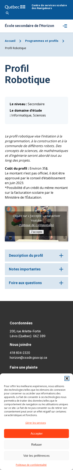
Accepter (37, 433)
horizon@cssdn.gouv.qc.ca (28, 358)
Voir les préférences (36, 455)
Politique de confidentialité (31, 465)
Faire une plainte (24, 367)
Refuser (36, 444)
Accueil (10, 41)
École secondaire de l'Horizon (29, 26)
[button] (67, 378)
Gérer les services (35, 423)
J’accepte (36, 231)
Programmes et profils (41, 41)
